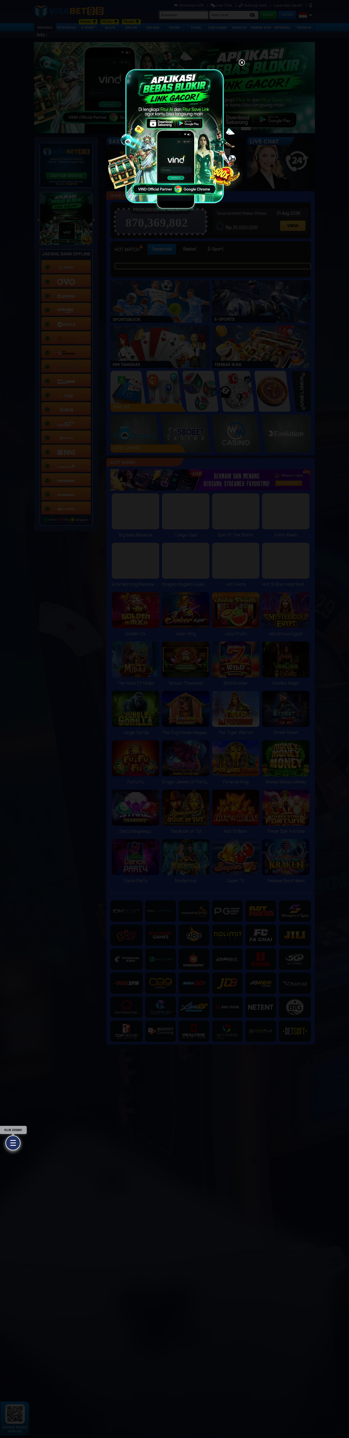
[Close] (242, 63)
